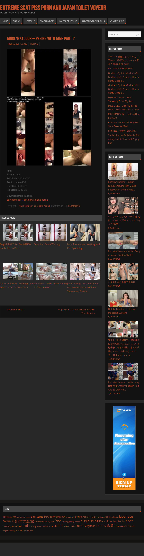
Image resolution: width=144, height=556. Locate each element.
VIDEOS (132, 526)
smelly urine (48, 526)
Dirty (53, 516)
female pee (70, 517)
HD (106, 517)
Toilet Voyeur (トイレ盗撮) (94, 526)
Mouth (44, 522)
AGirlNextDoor (26, 206)
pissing (93, 521)
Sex (12, 526)
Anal (10, 516)
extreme (60, 516)
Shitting (32, 526)
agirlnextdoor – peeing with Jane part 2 (27, 199)
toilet (58, 525)
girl (84, 516)
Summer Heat (15, 309)
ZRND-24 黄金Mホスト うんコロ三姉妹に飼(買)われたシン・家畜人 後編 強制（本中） (124, 60)
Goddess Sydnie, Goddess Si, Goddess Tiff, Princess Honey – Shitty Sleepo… (124, 77)
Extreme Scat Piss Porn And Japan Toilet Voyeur (53, 8)
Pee (58, 520)
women (19, 530)
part (41, 206)
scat (129, 520)
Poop (102, 521)
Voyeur (6, 530)
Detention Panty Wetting (47, 244)
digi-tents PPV (40, 517)
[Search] (137, 34)
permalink (74, 206)
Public (121, 521)
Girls (88, 517)
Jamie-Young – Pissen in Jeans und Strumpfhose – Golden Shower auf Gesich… (82, 287)
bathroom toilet (23, 517)
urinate (118, 526)
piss (83, 521)
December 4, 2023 (17, 43)
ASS (14, 517)
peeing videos (74, 522)
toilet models (69, 526)
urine (124, 526)
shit (24, 525)
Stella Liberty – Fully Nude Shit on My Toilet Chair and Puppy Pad (124, 139)
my (49, 522)
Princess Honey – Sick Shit (122, 130)
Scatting (7, 526)
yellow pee (28, 530)
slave (39, 526)
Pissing (34, 43)
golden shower (98, 516)
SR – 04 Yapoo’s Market (120, 68)
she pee (17, 526)
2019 (5, 517)
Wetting (12, 530)
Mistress (38, 521)
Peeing (47, 206)
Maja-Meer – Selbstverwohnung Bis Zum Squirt (76, 311)
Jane (36, 206)
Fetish (78, 516)
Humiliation (113, 517)
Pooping (112, 521)
